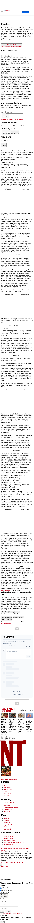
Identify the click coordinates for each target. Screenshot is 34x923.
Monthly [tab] (11, 612)
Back (2, 911)
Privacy (21, 119)
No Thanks (4, 897)
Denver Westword (9, 838)
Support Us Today (6, 623)
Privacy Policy (8, 811)
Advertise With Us (9, 803)
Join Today (4, 894)
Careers (6, 820)
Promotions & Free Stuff (11, 807)
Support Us (25, 12)
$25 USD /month (18, 617)
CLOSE (4, 145)
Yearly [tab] (17, 612)
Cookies (11, 848)
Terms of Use (8, 809)
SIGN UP (5, 117)
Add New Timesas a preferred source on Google (11, 45)
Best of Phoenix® (6, 891)
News (5, 785)
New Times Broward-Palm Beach (14, 842)
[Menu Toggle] (2, 12)
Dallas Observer (8, 836)
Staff (5, 827)
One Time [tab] (5, 612)
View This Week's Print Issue (9, 779)
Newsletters (7, 796)
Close (2, 922)
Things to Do (5, 887)
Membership (7, 829)
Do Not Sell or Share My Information (12, 862)
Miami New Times (9, 840)
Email (3, 112)
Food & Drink (8, 787)
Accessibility (18, 848)
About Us (6, 818)
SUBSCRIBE (6, 133)
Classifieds (7, 805)
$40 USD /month (7, 619)
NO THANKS (15, 133)
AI (22, 848)
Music (5, 791)
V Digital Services (9, 844)
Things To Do (8, 794)
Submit (8, 911)
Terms (16, 119)
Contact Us (7, 823)
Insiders (3, 889)
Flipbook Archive (9, 825)
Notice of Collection (7, 119)
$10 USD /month (7, 617)
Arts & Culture (8, 789)
